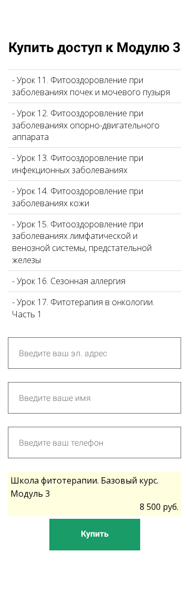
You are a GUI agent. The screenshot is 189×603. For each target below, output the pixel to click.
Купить (95, 534)
